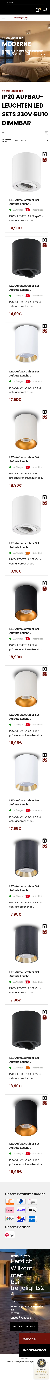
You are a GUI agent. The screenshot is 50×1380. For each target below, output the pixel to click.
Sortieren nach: (6, 141)
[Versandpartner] (17, 1234)
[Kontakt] (45, 10)
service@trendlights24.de (27, 1308)
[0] (37, 10)
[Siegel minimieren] (47, 1362)
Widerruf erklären (24, 1327)
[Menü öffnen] (7, 18)
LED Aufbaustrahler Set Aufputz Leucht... (24, 201)
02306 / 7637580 (21, 1317)
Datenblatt (38, 210)
